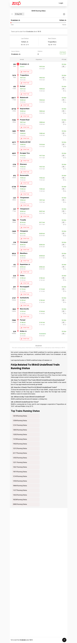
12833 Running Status (20, 430)
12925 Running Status (20, 458)
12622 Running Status (20, 495)
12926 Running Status (20, 481)
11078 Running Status (20, 439)
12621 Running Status (20, 467)
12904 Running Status (20, 420)
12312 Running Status (20, 448)
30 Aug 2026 (18, 14)
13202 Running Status (20, 434)
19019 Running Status (20, 471)
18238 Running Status (20, 499)
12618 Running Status (20, 416)
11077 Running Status (20, 490)
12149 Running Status (20, 476)
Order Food (26, 71)
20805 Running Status (20, 504)
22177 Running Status (20, 453)
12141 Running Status (20, 425)
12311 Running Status (20, 462)
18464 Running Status (20, 485)
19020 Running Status (20, 444)
